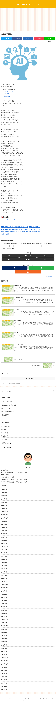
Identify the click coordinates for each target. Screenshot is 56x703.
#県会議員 (15, 229)
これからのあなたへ (8, 402)
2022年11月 (4, 623)
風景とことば (6, 408)
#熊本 (10, 229)
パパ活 (3, 248)
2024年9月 (4, 553)
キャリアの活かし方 (8, 411)
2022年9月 (4, 629)
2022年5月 (4, 642)
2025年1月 (4, 543)
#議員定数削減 (36, 232)
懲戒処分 (39, 245)
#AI (11, 227)
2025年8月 (4, 524)
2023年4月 (4, 607)
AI (13, 248)
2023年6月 (4, 600)
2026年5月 (4, 496)
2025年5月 (4, 534)
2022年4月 (4, 645)
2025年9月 (4, 521)
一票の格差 (21, 245)
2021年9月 (4, 667)
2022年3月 (4, 648)
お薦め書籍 (5, 415)
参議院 (44, 245)
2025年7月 (4, 527)
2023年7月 (4, 597)
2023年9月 (4, 591)
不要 (9, 243)
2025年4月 (4, 537)
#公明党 (37, 227)
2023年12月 (4, 581)
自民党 (20, 243)
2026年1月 (4, 508)
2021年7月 (4, 673)
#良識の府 (14, 232)
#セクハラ (25, 227)
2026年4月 (4, 499)
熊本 (16, 245)
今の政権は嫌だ (5, 426)
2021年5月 (4, 680)
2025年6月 (4, 531)
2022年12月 (4, 619)
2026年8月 (4, 489)
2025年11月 (4, 515)
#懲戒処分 (28, 229)
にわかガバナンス (7, 91)
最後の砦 (4, 243)
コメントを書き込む (28, 378)
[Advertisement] (28, 20)
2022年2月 (4, 651)
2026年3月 (4, 502)
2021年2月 (4, 689)
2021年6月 (4, 677)
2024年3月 (4, 572)
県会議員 (27, 245)
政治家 (29, 243)
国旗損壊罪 (4, 436)
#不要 (8, 227)
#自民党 (19, 227)
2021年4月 (4, 683)
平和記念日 (4, 433)
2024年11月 (4, 550)
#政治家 (3, 227)
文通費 (40, 243)
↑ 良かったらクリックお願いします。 (11, 220)
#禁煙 (3, 229)
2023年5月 (4, 604)
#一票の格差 (27, 232)
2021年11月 (4, 661)
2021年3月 (4, 686)
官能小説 (35, 243)
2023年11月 (4, 585)
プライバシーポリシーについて (46, 698)
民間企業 (33, 245)
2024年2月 (4, 575)
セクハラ (45, 243)
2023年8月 (4, 594)
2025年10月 (4, 518)
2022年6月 (4, 639)
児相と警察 (4, 439)
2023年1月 (4, 616)
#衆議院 (3, 232)
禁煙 (8, 245)
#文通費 (7, 234)
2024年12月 (4, 546)
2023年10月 (4, 588)
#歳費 (3, 234)
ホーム (4, 418)
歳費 (25, 243)
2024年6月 (4, 562)
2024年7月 (4, 559)
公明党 (50, 243)
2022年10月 (4, 626)
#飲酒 (6, 229)
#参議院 (8, 232)
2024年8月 (4, 556)
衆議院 (3, 245)
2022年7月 (4, 635)
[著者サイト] (14, 268)
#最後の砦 (21, 232)
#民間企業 (22, 229)
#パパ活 (14, 227)
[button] (53, 391)
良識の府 (9, 248)
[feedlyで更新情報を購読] (41, 268)
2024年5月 (4, 566)
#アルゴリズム (35, 229)
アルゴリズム (50, 245)
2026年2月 (4, 505)
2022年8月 (4, 632)
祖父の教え (4, 430)
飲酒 (12, 245)
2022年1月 (4, 654)
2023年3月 (4, 610)
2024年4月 (4, 569)
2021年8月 (4, 670)
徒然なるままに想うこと (7, 240)
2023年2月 (4, 613)
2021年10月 (4, 664)
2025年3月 (4, 540)
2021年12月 (4, 658)
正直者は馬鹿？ (7, 96)
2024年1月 (4, 578)
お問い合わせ (28, 698)
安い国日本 (5, 94)
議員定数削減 (14, 243)
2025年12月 (4, 512)
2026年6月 (4, 493)
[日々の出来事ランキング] (5, 217)
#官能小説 (32, 227)
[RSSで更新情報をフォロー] (28, 271)
